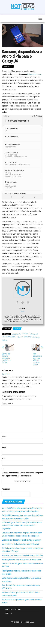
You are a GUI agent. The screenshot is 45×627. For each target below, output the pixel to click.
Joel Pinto (5, 374)
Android (17, 328)
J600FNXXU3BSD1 (9, 337)
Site (3, 458)
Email (4, 447)
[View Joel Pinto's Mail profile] (28, 302)
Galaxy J (25, 333)
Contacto (8, 613)
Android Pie (16, 334)
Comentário (7, 403)
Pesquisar (6, 489)
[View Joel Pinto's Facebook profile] (17, 302)
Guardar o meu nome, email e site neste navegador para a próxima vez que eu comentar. (22, 474)
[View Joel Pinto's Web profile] (23, 302)
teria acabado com (34, 74)
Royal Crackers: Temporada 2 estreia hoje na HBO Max (22, 555)
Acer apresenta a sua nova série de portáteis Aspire (37, 359)
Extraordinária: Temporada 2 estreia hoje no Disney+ (21, 540)
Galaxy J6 (34, 334)
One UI (20, 337)
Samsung (27, 337)
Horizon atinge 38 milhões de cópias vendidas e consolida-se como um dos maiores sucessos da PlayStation (22, 525)
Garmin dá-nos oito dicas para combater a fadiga (6, 358)
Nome (4, 437)
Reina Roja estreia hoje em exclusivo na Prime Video (21, 559)
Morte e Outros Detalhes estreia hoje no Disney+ (20, 544)
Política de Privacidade (12, 609)
